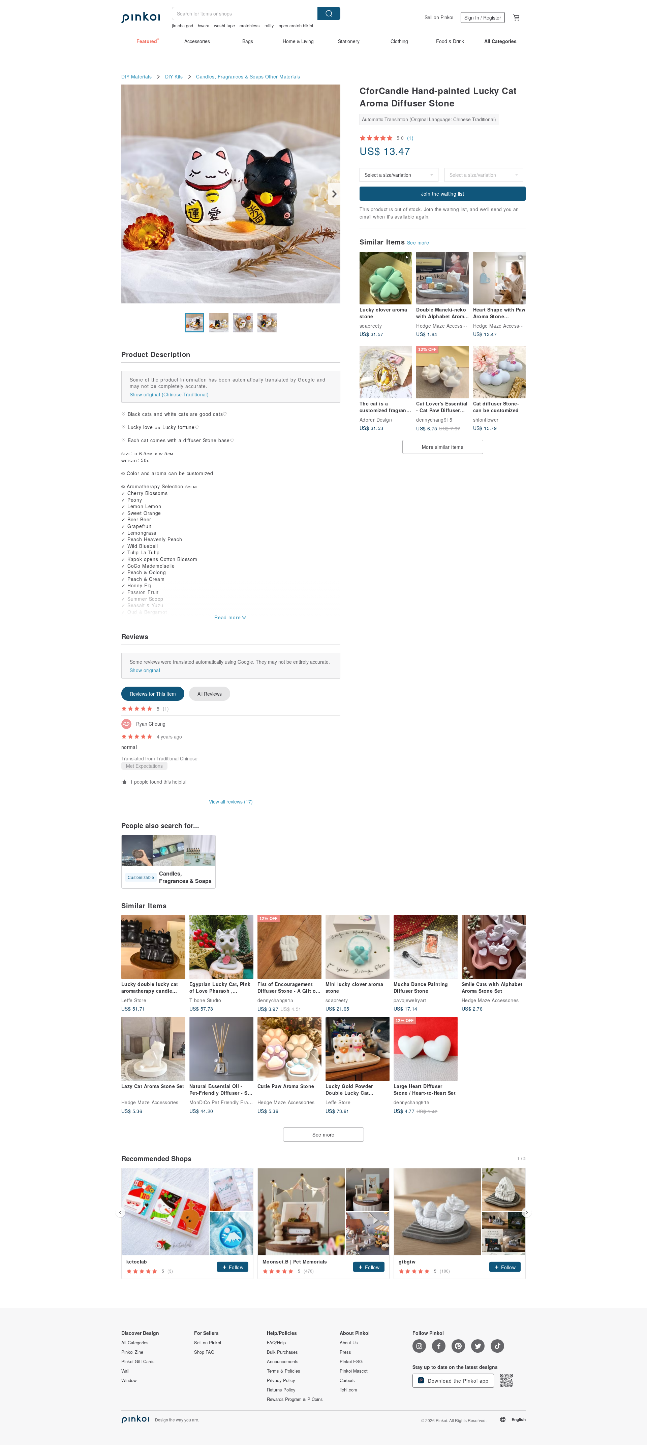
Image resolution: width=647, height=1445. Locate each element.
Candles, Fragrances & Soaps (230, 76)
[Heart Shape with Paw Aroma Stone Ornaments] (499, 278)
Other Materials (282, 76)
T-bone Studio (205, 1000)
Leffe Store (133, 1000)
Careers (347, 1380)
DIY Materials (136, 76)
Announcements (283, 1361)
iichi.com (348, 1389)
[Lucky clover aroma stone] (386, 278)
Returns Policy (281, 1389)
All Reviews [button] (209, 693)
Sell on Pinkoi (439, 17)
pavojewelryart (410, 1000)
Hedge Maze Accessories (444, 325)
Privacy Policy (281, 1380)
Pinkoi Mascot (354, 1371)
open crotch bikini (296, 25)
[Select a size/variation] (483, 175)
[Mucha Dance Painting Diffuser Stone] (426, 947)
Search (328, 13)
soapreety (371, 325)
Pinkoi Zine (132, 1352)
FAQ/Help (276, 1342)
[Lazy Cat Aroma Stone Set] (153, 1049)
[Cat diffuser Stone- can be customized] (499, 372)
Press (345, 1352)
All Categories (135, 1342)
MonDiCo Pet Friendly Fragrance (226, 1102)
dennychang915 (434, 419)
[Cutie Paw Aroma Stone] (289, 1049)
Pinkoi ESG (351, 1361)
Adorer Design (376, 419)
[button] (232, 1267)
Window (128, 1380)
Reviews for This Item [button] (153, 693)
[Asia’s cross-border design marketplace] (140, 17)
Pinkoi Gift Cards (138, 1361)
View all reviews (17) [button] (231, 801)
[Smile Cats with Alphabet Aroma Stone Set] (494, 947)
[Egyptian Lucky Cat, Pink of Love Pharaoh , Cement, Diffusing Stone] (221, 947)
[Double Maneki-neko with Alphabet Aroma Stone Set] (442, 278)
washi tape (224, 25)
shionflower (486, 419)
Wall (125, 1371)
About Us (349, 1342)
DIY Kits (174, 76)
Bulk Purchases (282, 1352)
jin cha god (182, 25)
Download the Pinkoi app (457, 1380)
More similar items (442, 447)
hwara (203, 25)
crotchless (250, 25)
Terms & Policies (283, 1371)
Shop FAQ (204, 1352)
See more (418, 242)
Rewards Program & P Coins (295, 1399)
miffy (269, 25)
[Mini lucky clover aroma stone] (358, 947)
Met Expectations (144, 765)
